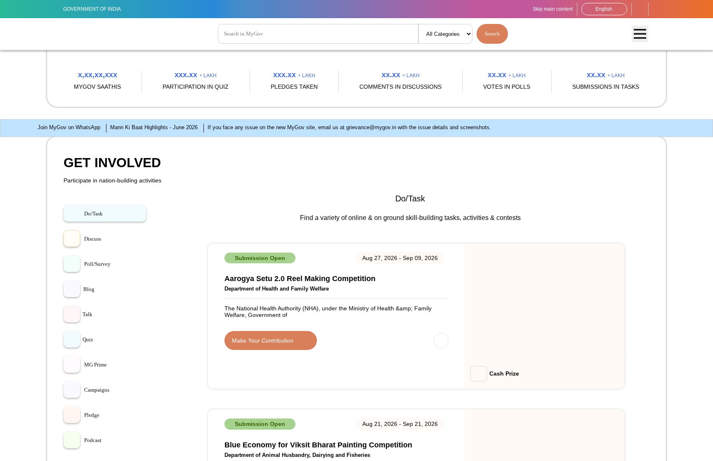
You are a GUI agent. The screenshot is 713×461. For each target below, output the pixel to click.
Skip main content (544, 9)
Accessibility (640, 9)
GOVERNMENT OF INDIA (96, 9)
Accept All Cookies (679, 447)
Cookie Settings (214, 450)
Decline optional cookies (611, 447)
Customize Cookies (542, 447)
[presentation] (33, 169)
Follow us (657, 9)
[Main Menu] (640, 34)
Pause (700, 275)
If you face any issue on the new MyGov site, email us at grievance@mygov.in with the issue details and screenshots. (331, 368)
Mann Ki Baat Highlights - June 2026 (104, 368)
